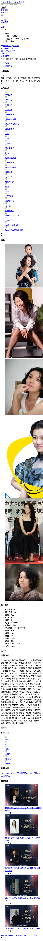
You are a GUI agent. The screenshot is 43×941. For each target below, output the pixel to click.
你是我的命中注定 (12, 215)
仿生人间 (8, 100)
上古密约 (8, 220)
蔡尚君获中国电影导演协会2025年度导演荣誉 (23, 928)
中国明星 (4, 54)
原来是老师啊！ (11, 167)
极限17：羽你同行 (12, 225)
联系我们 (11, 935)
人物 (22, 2)
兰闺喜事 (8, 110)
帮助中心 (34, 935)
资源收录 (19, 935)
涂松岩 (8, 754)
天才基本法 (9, 148)
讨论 (2, 75)
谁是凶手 (8, 172)
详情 (7, 63)
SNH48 (12, 773)
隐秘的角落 (9, 211)
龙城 (7, 134)
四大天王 (6, 776)
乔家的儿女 (9, 182)
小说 (14, 2)
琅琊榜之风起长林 (12, 124)
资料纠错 (8, 66)
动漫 (18, 2)
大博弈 (8, 138)
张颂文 (8, 759)
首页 (2, 2)
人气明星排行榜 (7, 48)
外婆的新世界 (10, 119)
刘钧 (7, 749)
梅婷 (7, 740)
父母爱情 (8, 143)
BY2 (7, 773)
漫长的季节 (9, 129)
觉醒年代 (8, 191)
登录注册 (4, 10)
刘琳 (4, 21)
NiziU (3, 773)
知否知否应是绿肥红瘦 (14, 230)
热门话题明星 (20, 773)
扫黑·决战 (9, 196)
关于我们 (4, 935)
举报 (2, 27)
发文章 (5, 13)
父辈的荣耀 (9, 114)
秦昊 (7, 744)
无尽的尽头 (9, 95)
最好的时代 (9, 201)
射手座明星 (5, 56)
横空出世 (8, 177)
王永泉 (8, 764)
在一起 (8, 206)
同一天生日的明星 (8, 51)
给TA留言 (7, 46)
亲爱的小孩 (9, 163)
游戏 (10, 2)
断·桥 (7, 153)
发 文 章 (16, 46)
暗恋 (7, 187)
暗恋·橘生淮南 (10, 158)
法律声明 (26, 935)
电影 (6, 2)
